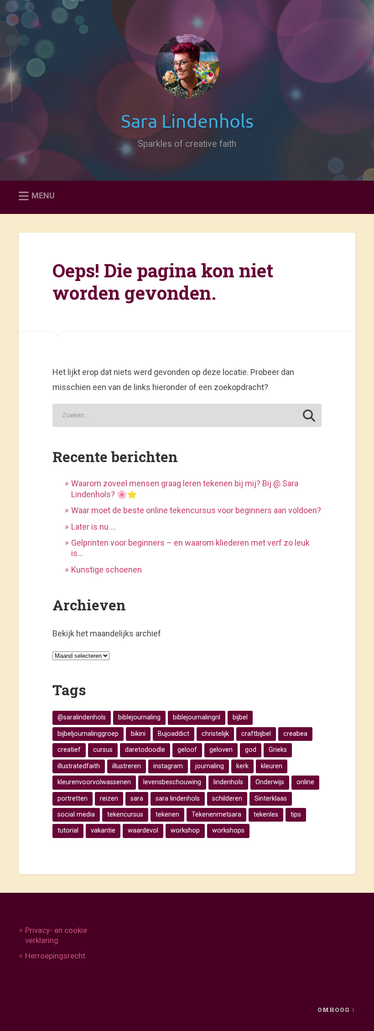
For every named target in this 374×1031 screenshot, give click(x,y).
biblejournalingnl (196, 717)
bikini (138, 734)
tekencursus (125, 814)
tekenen (167, 814)
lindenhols (228, 782)
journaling (209, 766)
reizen (109, 798)
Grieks (278, 750)
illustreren (126, 766)
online (305, 782)
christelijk (215, 734)
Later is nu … (93, 526)
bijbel (240, 717)
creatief (69, 750)
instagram (168, 766)
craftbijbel (256, 734)
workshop (185, 830)
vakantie (103, 830)
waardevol (143, 830)
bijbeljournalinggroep (88, 734)
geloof (187, 750)
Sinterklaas (271, 798)
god (250, 750)
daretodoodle (145, 750)
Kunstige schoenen (106, 569)
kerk (242, 766)
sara (136, 798)
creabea (295, 734)
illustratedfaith (78, 766)
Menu (43, 196)
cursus (103, 750)
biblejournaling (139, 717)
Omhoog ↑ (336, 1009)
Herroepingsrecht (55, 955)
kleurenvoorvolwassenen (94, 782)
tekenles (266, 814)
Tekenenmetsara (216, 814)
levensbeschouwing (172, 782)
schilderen (227, 798)
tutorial (67, 830)
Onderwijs (269, 782)
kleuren (271, 766)
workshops (228, 830)
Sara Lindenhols (187, 120)
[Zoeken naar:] (187, 415)
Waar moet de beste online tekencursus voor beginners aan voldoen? (196, 510)
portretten (72, 798)
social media (76, 814)
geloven (221, 750)
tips (296, 814)
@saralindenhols (81, 717)
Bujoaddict (173, 734)
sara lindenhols (178, 798)
